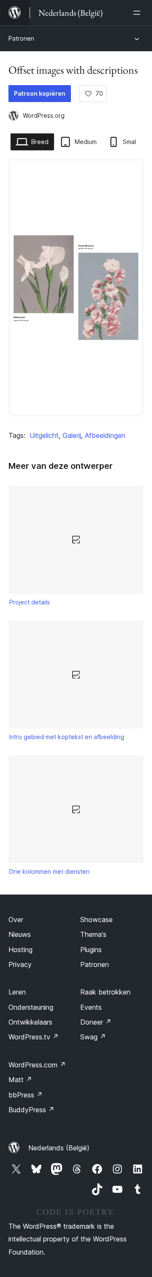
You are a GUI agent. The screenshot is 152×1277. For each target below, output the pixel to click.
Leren (17, 992)
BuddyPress (31, 1109)
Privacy (20, 964)
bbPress (25, 1095)
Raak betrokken (105, 992)
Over (15, 919)
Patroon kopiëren (39, 93)
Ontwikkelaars (30, 1022)
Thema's (93, 934)
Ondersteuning (30, 1007)
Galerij (71, 435)
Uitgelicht (44, 435)
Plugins (91, 949)
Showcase (96, 919)
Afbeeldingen (105, 435)
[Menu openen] (138, 12)
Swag (93, 1037)
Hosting (20, 949)
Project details (29, 602)
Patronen (21, 38)
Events (91, 1007)
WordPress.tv (33, 1037)
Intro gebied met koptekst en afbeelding (66, 736)
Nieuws (19, 934)
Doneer (95, 1022)
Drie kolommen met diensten (49, 871)
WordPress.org (44, 115)
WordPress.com (37, 1065)
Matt (20, 1079)
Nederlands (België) (59, 1148)
